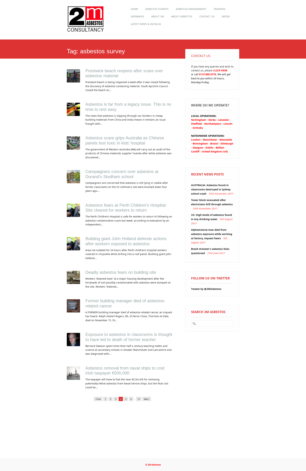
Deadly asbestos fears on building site (120, 272)
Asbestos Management (191, 9)
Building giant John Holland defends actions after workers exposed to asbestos (125, 241)
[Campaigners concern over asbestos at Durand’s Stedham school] (73, 182)
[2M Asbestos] (86, 32)
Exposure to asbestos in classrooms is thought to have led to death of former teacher (128, 337)
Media (226, 16)
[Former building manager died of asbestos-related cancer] (73, 311)
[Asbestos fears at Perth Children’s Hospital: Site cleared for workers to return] (73, 216)
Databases (137, 16)
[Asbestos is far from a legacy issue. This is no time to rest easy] (73, 115)
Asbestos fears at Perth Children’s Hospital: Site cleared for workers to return (126, 208)
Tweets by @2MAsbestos (206, 289)
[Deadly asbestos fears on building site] (73, 283)
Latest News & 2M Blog (146, 24)
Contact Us (207, 16)
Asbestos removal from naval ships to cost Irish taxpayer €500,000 (125, 371)
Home (134, 9)
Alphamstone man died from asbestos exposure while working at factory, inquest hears (211, 234)
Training (219, 9)
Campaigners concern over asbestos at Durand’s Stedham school (121, 174)
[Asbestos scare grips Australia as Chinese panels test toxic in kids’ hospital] (73, 149)
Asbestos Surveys (157, 9)
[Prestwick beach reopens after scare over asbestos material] (73, 81)
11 (139, 399)
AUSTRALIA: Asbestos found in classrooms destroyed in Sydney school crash (211, 189)
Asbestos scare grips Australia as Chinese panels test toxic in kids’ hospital (124, 140)
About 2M (157, 16)
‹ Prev (98, 399)
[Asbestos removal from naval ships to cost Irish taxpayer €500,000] (73, 379)
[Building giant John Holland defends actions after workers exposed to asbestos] (73, 249)
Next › (146, 399)
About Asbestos (181, 16)
